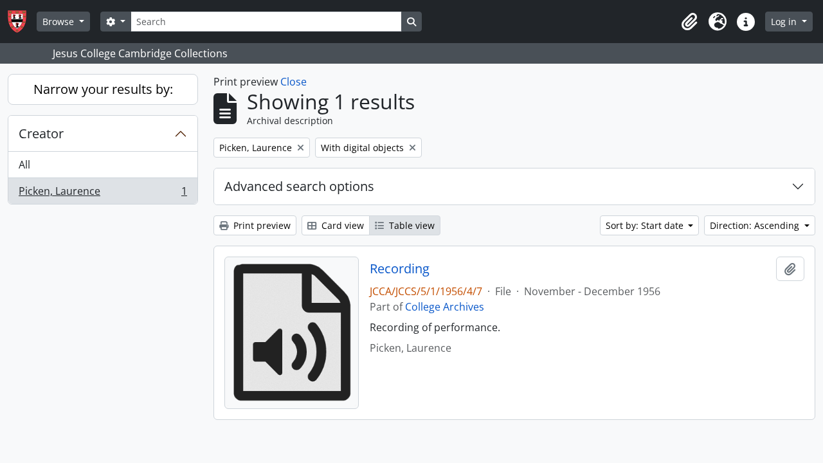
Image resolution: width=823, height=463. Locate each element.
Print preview (261, 225)
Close (293, 82)
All (24, 165)
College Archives (444, 307)
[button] (689, 22)
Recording (400, 269)
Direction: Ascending (756, 225)
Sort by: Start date (646, 225)
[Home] (22, 21)
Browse (59, 21)
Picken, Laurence (102, 194)
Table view (410, 225)
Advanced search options (299, 186)
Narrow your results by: (103, 89)
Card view (341, 225)
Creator (41, 133)
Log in (785, 21)
